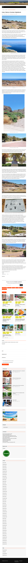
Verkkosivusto (4, 357)
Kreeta (13, 287)
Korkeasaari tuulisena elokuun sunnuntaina (18, 385)
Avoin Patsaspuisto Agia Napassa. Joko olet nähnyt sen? (7, 335)
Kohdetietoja (7, 316)
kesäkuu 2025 (4, 486)
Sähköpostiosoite (4, 354)
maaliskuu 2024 (5, 511)
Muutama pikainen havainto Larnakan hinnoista (9, 438)
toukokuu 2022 (4, 533)
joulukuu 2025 (4, 476)
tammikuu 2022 (5, 540)
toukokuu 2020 (4, 542)
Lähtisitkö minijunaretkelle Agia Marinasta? (8, 435)
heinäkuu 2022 (5, 530)
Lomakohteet (17, 317)
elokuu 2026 (4, 462)
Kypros (23, 316)
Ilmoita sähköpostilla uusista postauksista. (8, 362)
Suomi (6, 317)
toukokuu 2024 (4, 508)
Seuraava (23, 292)
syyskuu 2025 (4, 481)
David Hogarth (4, 287)
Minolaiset (21, 287)
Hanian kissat (17, 333)
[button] (25, 186)
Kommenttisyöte (5, 553)
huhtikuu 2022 (4, 535)
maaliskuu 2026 (5, 471)
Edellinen (5, 292)
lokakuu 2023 (4, 518)
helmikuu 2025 (4, 493)
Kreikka (17, 287)
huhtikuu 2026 (4, 469)
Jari (3, 306)
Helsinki (4, 316)
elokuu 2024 (4, 503)
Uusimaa (9, 317)
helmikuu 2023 (4, 523)
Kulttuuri (10, 316)
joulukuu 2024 (4, 496)
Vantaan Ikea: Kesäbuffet (6, 440)
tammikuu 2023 (5, 525)
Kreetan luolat (4, 441)
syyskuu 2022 (4, 528)
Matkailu (4, 317)
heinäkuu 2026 (5, 464)
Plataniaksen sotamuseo (6, 439)
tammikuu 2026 (5, 474)
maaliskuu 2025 (5, 491)
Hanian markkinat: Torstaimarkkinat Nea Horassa (9, 436)
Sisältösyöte (4, 551)
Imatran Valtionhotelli (5, 437)
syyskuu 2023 (4, 520)
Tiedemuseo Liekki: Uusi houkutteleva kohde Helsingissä (7, 320)
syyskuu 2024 (4, 501)
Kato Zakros (9, 287)
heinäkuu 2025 (5, 484)
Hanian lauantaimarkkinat (6, 434)
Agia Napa (17, 316)
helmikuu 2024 (4, 513)
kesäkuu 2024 (4, 506)
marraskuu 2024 (5, 498)
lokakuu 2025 (4, 479)
